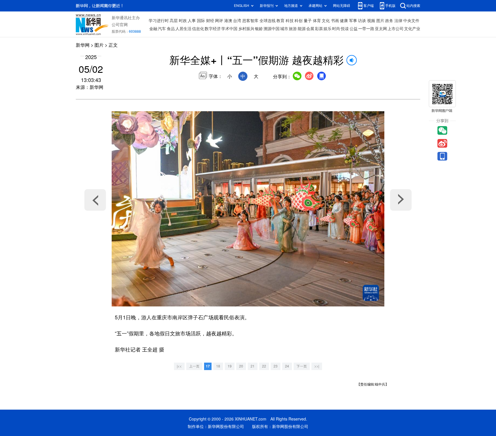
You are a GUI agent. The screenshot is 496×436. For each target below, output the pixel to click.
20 (241, 366)
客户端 (368, 5)
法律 (398, 21)
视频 (371, 21)
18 (218, 366)
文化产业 (412, 29)
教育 (280, 21)
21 (253, 366)
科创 (298, 21)
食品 (171, 29)
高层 (174, 21)
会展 (310, 29)
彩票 (319, 29)
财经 (210, 21)
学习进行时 (159, 21)
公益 (354, 29)
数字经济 (213, 29)
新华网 (83, 45)
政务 (389, 21)
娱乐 (327, 29)
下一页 (302, 366)
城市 (284, 29)
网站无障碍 (341, 5)
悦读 (345, 29)
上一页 (194, 366)
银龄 (259, 29)
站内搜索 (413, 5)
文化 (326, 21)
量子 (308, 21)
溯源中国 (272, 29)
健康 (344, 21)
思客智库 (250, 21)
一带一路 (366, 29)
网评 (219, 21)
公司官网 (120, 25)
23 (276, 366)
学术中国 (229, 29)
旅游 (293, 29)
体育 (317, 21)
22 (264, 366)
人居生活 (183, 29)
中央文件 (411, 21)
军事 (353, 21)
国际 (201, 21)
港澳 (228, 21)
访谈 (362, 21)
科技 (290, 21)
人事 (192, 21)
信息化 (198, 29)
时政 (183, 21)
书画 (335, 21)
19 (230, 366)
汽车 (162, 29)
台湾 (237, 21)
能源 (302, 29)
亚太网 (381, 29)
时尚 (336, 29)
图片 (380, 21)
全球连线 (267, 21)
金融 (153, 29)
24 (287, 366)
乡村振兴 (246, 29)
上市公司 (396, 29)
